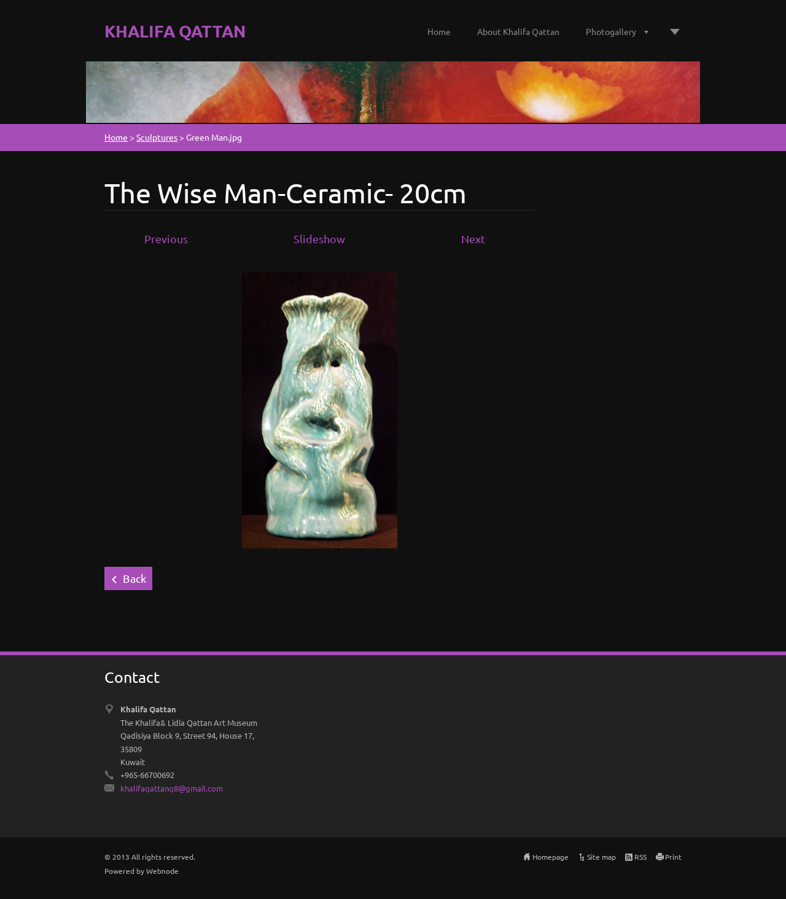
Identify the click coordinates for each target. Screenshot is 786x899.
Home (439, 31)
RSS (640, 857)
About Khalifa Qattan (518, 31)
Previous (166, 238)
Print (673, 857)
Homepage (550, 857)
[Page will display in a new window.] (319, 408)
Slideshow (319, 238)
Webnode (162, 871)
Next (473, 238)
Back (134, 578)
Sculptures (156, 136)
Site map (601, 857)
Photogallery (611, 31)
